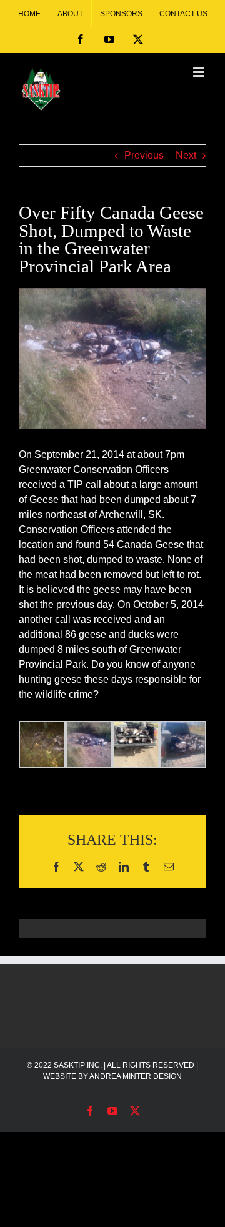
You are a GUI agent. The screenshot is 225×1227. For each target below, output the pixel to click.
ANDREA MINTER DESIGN (135, 1076)
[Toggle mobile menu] (199, 72)
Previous (144, 155)
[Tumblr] (146, 867)
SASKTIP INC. (78, 1065)
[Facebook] (81, 39)
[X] (138, 39)
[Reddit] (101, 867)
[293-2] (112, 358)
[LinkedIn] (124, 867)
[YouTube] (109, 39)
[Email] (169, 867)
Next (186, 155)
